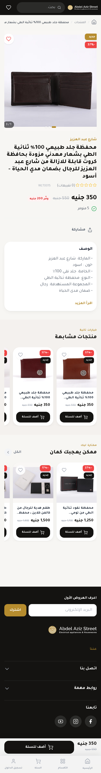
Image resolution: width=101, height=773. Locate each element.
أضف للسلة (35, 747)
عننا (93, 649)
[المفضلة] (8, 7)
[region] (50, 386)
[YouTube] (61, 721)
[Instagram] (76, 721)
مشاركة (78, 230)
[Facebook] (91, 721)
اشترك (15, 610)
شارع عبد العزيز (83, 140)
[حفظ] (8, 39)
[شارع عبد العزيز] (83, 7)
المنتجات (80, 22)
